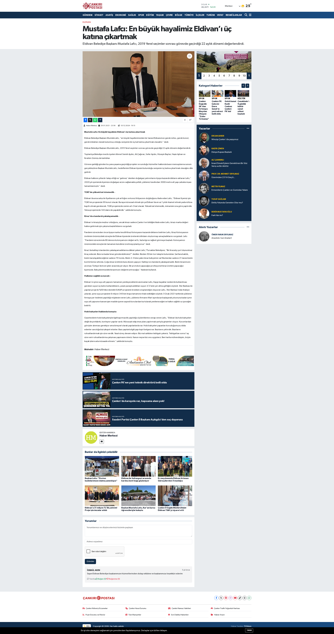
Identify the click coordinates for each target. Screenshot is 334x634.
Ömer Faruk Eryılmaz (222, 235)
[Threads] (244, 598)
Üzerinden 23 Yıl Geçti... (223, 177)
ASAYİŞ (109, 15)
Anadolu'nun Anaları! (221, 238)
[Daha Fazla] (100, 120)
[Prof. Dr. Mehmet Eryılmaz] (204, 175)
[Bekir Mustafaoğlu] (204, 213)
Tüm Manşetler (134, 615)
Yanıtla (92, 579)
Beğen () (101, 579)
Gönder (90, 561)
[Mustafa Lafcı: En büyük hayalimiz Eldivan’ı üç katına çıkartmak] (138, 84)
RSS (88, 626)
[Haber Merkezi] (91, 437)
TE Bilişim (247, 626)
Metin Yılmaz (218, 187)
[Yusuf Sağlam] (204, 201)
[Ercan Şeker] (204, 138)
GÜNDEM (87, 15)
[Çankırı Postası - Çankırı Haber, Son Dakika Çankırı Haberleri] (92, 6)
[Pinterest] (226, 598)
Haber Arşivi (219, 615)
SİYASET (99, 15)
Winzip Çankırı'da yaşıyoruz (224, 139)
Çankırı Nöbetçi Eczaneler (97, 608)
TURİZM (210, 15)
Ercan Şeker (217, 136)
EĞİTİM (150, 15)
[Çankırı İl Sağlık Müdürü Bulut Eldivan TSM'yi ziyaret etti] (175, 496)
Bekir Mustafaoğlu (221, 212)
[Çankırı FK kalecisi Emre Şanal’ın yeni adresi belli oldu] (217, 93)
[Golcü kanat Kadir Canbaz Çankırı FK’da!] (230, 93)
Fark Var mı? (217, 215)
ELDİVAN (87, 22)
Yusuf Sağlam (218, 199)
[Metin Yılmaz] (204, 188)
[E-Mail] (102, 441)
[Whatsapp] (249, 598)
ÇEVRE (169, 15)
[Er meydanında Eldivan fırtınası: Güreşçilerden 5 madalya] (175, 466)
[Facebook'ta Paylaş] (85, 120)
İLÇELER (200, 15)
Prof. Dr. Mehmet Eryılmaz (225, 174)
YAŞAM (160, 15)
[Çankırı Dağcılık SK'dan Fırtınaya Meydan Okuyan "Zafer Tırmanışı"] (204, 93)
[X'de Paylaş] (90, 120)
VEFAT (220, 15)
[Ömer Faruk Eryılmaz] (204, 236)
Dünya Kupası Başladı (221, 152)
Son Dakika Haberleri (180, 615)
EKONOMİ (120, 15)
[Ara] (246, 15)
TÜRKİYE (189, 15)
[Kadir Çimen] (204, 150)
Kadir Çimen (217, 149)
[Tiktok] (240, 598)
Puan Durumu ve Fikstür (95, 615)
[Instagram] (230, 598)
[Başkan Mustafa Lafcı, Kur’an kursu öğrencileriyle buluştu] (138, 496)
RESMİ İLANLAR (234, 15)
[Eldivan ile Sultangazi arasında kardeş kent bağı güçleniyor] (138, 466)
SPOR (141, 15)
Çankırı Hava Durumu (137, 608)
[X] (221, 598)
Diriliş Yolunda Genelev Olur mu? (227, 203)
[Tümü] (248, 128)
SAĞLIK (132, 15)
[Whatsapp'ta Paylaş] (95, 120)
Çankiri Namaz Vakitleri (181, 608)
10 (244, 75)
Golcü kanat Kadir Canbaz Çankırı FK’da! (230, 106)
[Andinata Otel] (139, 360)
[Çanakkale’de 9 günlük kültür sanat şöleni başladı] (243, 93)
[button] (243, 86)
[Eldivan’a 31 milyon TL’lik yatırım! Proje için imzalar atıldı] (102, 496)
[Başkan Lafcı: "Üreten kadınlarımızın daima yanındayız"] (102, 466)
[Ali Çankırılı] (204, 163)
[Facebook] (216, 598)
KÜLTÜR (241, 98)
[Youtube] (235, 598)
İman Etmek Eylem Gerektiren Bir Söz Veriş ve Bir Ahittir (229, 164)
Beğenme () (114, 579)
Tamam (249, 630)
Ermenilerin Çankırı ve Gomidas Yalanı (229, 190)
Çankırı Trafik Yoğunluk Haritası (227, 608)
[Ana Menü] (250, 15)
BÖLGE (178, 15)
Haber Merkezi (91, 125)
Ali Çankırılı (217, 160)
